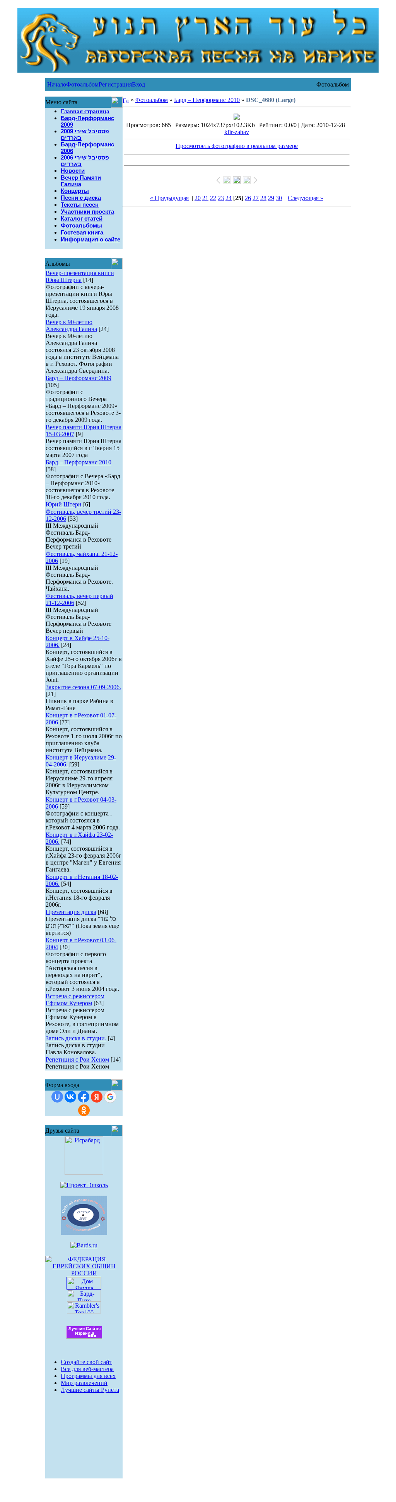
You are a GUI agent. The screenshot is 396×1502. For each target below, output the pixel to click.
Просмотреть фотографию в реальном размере (237, 146)
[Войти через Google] (110, 1097)
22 (213, 198)
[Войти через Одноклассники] (84, 1110)
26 (248, 198)
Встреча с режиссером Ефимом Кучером (75, 999)
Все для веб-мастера (87, 1369)
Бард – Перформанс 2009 (78, 378)
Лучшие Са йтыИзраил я (84, 1330)
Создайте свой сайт (86, 1362)
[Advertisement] (84, 1431)
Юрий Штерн (64, 504)
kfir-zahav (236, 132)
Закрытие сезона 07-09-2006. (83, 687)
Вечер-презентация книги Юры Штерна (80, 276)
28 (263, 198)
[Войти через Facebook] (83, 1097)
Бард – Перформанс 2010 (78, 462)
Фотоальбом (82, 84)
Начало (56, 84)
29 (271, 198)
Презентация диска (71, 912)
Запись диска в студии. (76, 1038)
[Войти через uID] (57, 1097)
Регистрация (115, 84)
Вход (138, 84)
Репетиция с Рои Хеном (77, 1059)
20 (198, 198)
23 (221, 198)
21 (205, 198)
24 (228, 198)
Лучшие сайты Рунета (90, 1389)
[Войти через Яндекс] (96, 1097)
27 (256, 198)
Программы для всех (88, 1376)
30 (279, 198)
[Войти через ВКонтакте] (70, 1097)
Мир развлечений (84, 1383)
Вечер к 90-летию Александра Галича (71, 325)
